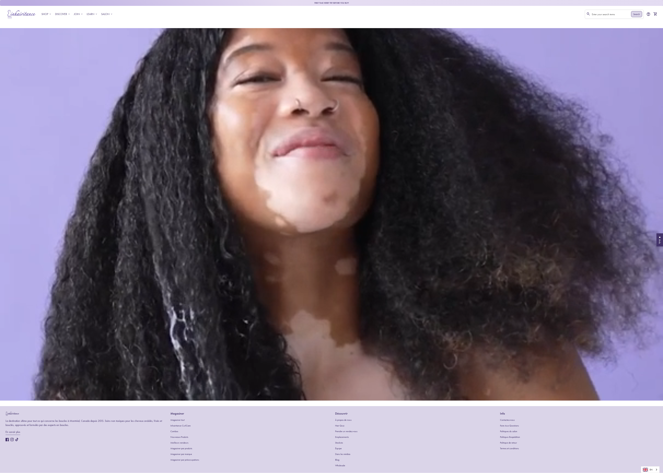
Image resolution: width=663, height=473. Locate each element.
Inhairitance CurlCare (180, 425)
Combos (174, 431)
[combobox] (650, 469)
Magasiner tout (177, 420)
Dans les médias (342, 454)
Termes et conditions (509, 448)
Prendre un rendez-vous (346, 431)
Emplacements (342, 437)
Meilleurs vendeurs (179, 442)
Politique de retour (508, 442)
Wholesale (340, 465)
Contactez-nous (507, 420)
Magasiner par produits (181, 448)
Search (636, 14)
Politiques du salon (508, 431)
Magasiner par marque (181, 454)
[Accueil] (21, 14)
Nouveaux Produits (179, 437)
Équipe (338, 448)
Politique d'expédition (510, 437)
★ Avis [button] (659, 240)
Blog (337, 459)
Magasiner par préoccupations (184, 459)
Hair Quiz (339, 425)
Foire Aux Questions (509, 425)
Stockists (339, 442)
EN (651, 469)
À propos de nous (343, 420)
